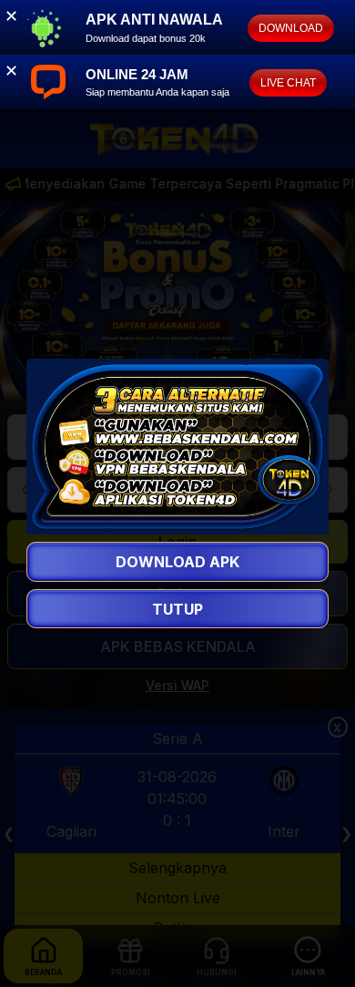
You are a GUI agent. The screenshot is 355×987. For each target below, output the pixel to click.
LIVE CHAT (288, 82)
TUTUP (177, 608)
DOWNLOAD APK (177, 562)
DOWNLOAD (291, 28)
